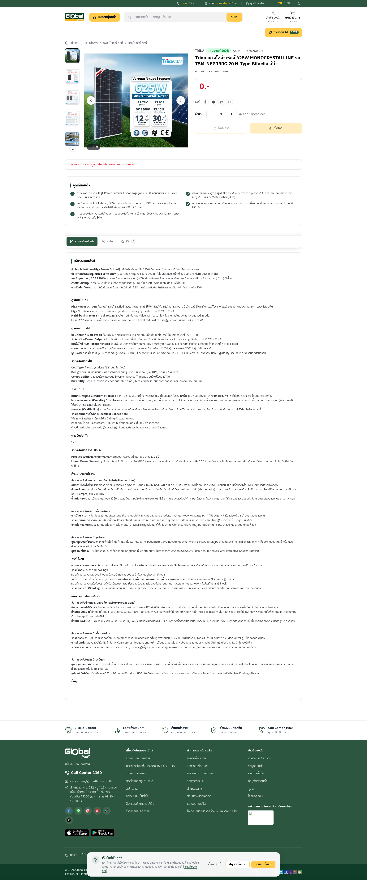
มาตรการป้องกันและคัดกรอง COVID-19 (150, 765)
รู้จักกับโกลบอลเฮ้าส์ (138, 758)
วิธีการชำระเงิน (196, 781)
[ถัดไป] (180, 100)
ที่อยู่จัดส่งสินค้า (257, 781)
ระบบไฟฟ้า (91, 43)
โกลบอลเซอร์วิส (196, 803)
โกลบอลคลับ (255, 796)
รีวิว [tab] (130, 241)
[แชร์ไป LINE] (213, 102)
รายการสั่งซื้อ (256, 773)
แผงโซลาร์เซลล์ (137, 43)
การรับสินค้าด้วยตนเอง (200, 773)
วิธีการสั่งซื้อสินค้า (197, 765)
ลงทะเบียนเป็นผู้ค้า (137, 796)
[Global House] (74, 17)
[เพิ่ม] (231, 114)
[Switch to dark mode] (299, 4)
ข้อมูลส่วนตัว (255, 765)
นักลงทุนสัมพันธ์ (136, 773)
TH (280, 3)
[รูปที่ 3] (72, 97)
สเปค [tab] (110, 241)
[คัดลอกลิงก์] (229, 102)
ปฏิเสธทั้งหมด (237, 864)
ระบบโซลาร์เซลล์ (113, 43)
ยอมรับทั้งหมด (263, 864)
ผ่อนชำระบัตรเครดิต (199, 796)
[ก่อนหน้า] (91, 100)
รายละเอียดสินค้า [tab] (84, 241)
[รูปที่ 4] (72, 118)
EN (288, 3)
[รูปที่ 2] (72, 76)
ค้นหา (234, 17)
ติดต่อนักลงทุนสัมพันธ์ (139, 781)
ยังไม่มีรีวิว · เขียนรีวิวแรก (211, 71)
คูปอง (251, 788)
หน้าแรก (74, 43)
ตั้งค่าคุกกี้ (214, 864)
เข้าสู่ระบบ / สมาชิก (259, 758)
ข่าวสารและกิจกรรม (138, 811)
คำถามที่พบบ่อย (196, 758)
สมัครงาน (132, 788)
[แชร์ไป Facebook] (205, 102)
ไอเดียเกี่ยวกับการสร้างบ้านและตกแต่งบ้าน (212, 811)
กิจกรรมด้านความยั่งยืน (140, 803)
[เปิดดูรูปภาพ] (136, 100)
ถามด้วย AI (285, 32)
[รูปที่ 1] (72, 55)
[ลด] (211, 114)
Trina (199, 51)
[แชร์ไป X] (221, 102)
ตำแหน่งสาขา (195, 788)
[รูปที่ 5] (72, 139)
